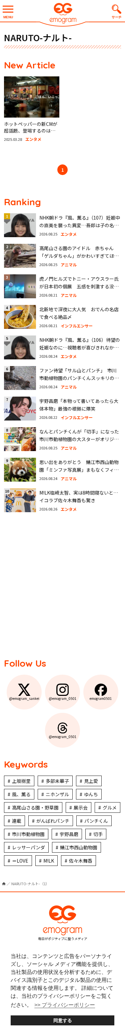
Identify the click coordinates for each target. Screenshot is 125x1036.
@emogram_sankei (24, 698)
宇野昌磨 (69, 834)
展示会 (81, 807)
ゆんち (91, 794)
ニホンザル (57, 794)
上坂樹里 (21, 781)
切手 (98, 834)
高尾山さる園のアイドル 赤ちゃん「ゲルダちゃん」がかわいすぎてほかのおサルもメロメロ (79, 255)
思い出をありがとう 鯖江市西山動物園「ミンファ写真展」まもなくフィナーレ (79, 469)
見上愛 (91, 781)
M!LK (48, 860)
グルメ (110, 807)
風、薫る (21, 794)
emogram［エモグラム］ (62, 14)
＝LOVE (20, 860)
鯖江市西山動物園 (78, 847)
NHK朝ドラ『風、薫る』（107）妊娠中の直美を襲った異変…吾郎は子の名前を (79, 225)
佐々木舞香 (80, 860)
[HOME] (4, 884)
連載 (16, 820)
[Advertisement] (62, 584)
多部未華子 (57, 781)
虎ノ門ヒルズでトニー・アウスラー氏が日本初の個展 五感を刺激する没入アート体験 (79, 286)
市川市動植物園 (28, 834)
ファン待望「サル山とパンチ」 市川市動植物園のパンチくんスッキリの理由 (79, 378)
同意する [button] (62, 1020)
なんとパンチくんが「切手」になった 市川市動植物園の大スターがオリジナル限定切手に (81, 439)
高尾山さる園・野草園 (35, 807)
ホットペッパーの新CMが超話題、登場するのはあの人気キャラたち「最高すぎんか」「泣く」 (30, 134)
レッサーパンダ (28, 847)
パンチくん (96, 820)
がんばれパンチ (52, 820)
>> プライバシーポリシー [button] (64, 1005)
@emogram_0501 (63, 698)
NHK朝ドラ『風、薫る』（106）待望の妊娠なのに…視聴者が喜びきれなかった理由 (79, 347)
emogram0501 (101, 698)
